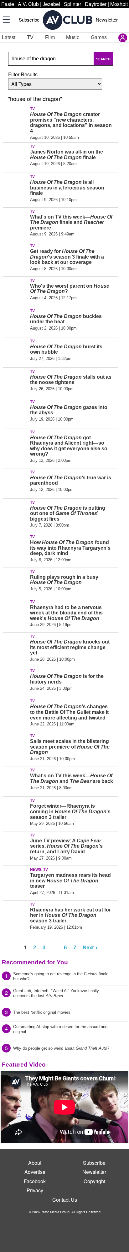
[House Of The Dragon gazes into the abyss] (15, 412)
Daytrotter (95, 4)
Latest (8, 37)
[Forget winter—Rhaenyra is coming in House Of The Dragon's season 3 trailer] (15, 810)
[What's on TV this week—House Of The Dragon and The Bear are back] (15, 780)
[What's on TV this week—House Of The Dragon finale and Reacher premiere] (15, 221)
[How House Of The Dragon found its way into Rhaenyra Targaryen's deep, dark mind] (15, 547)
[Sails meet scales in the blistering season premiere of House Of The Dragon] (15, 746)
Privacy (35, 1190)
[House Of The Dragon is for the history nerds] (15, 680)
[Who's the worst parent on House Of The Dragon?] (15, 290)
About (34, 1162)
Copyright (94, 1181)
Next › (90, 947)
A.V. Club (28, 4)
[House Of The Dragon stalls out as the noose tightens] (15, 381)
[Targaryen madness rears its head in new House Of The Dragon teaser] (15, 879)
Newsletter (107, 19)
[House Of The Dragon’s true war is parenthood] (15, 482)
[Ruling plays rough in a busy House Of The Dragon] (15, 581)
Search (103, 59)
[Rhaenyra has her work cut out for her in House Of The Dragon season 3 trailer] (15, 914)
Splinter (72, 4)
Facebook (35, 1181)
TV (30, 37)
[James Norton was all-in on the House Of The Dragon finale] (15, 156)
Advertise (34, 1171)
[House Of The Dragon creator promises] (15, 119)
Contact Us (64, 1199)
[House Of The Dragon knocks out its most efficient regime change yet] (15, 646)
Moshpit (119, 4)
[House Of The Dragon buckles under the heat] (15, 321)
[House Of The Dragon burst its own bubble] (15, 351)
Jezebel (51, 4)
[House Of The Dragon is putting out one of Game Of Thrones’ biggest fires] (15, 512)
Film (50, 37)
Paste (7, 4)
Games (99, 37)
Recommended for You (35, 962)
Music (72, 37)
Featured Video (24, 1064)
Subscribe (29, 19)
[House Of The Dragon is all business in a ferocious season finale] (15, 186)
